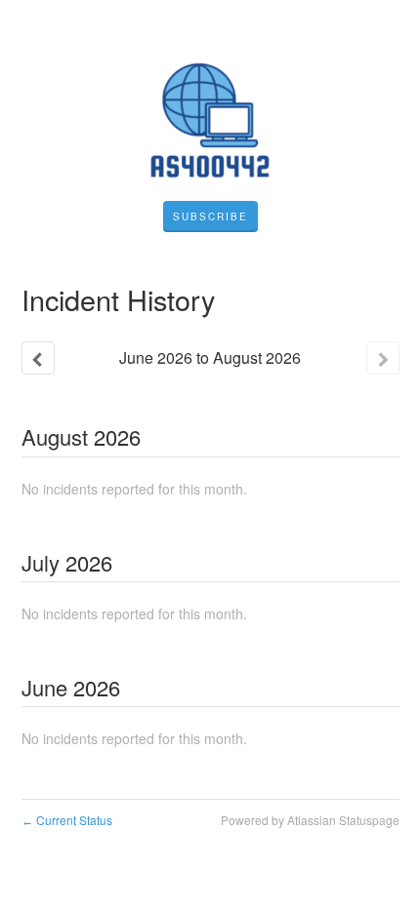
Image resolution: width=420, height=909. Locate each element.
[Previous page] (38, 358)
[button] (210, 216)
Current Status (66, 819)
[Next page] (382, 358)
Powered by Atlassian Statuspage (310, 819)
